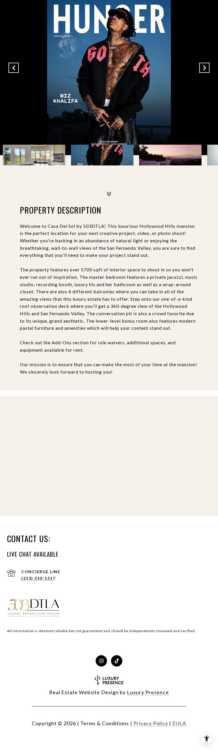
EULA (179, 723)
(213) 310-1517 (38, 578)
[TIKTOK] (116, 661)
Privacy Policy (150, 723)
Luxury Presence (148, 692)
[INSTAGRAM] (101, 661)
